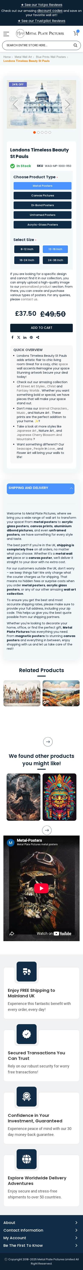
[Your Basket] (76, 33)
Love (51, 448)
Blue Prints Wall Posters (51, 57)
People (39, 448)
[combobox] (41, 45)
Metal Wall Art (23, 57)
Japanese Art (26, 431)
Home (7, 57)
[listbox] (41, 206)
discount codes (50, 10)
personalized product (36, 286)
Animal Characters (53, 408)
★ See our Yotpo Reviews (41, 5)
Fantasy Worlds (28, 390)
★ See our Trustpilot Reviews (41, 21)
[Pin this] (31, 337)
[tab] (41, 488)
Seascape (24, 448)
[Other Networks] (38, 337)
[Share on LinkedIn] (25, 337)
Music (21, 413)
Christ (51, 386)
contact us (29, 299)
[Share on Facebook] (12, 337)
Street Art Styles (33, 386)
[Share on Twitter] (19, 337)
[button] (15, 104)
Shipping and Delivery (28, 487)
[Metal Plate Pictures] (39, 33)
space (63, 364)
